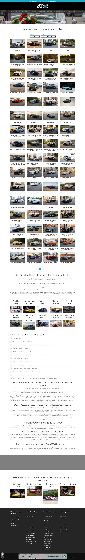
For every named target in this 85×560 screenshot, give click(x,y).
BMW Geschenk (47, 527)
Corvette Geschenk (47, 529)
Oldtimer (27, 11)
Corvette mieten (30, 539)
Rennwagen (33, 11)
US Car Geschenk (47, 549)
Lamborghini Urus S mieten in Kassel (50, 49)
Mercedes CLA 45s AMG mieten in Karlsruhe (50, 107)
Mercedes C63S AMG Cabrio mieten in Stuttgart (67, 206)
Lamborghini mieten (31, 527)
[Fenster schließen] (65, 556)
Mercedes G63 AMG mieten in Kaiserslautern (51, 150)
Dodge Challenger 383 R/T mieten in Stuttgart (34, 263)
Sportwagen (14, 11)
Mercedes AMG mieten (31, 522)
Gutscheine (49, 11)
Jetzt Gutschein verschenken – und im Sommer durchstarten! (42, 1)
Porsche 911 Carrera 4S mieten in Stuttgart (67, 65)
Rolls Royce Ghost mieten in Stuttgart (67, 178)
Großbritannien (59, 439)
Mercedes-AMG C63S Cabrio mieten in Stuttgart (17, 79)
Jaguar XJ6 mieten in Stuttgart (51, 164)
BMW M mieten (30, 520)
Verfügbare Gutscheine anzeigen (55, 556)
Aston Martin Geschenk (48, 523)
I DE (74, 3)
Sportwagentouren (47, 520)
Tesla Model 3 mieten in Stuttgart (34, 206)
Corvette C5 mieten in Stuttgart (50, 221)
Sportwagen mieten (64, 516)
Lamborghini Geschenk (48, 535)
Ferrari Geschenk (47, 531)
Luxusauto (21, 11)
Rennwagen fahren (47, 518)
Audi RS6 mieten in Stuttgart (17, 149)
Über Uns (65, 11)
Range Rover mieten (31, 537)
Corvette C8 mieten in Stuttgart (17, 107)
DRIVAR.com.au (71, 557)
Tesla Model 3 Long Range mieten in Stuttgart (34, 178)
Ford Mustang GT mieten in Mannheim (18, 49)
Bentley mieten (30, 531)
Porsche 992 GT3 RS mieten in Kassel (67, 49)
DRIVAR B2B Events (47, 522)
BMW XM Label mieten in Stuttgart (67, 164)
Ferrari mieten (30, 529)
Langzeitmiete (41, 11)
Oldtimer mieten (63, 525)
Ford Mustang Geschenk (48, 533)
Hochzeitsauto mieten (64, 520)
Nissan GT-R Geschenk (48, 541)
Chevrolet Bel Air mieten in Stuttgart (51, 249)
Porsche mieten (30, 525)
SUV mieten (62, 522)
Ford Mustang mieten (31, 541)
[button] (2, 557)
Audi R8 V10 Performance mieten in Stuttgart (51, 79)
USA (45, 441)
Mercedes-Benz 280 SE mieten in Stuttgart (50, 206)
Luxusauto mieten (63, 518)
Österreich (49, 439)
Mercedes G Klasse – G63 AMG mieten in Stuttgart (34, 93)
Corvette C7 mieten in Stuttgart (34, 107)
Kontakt (12, 521)
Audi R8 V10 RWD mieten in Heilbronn (17, 65)
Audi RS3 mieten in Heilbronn (34, 64)
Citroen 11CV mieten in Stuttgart (34, 221)
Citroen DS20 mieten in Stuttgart (18, 221)
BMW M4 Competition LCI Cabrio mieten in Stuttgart (18, 164)
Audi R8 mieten (30, 516)
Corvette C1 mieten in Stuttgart (67, 235)
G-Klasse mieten (30, 523)
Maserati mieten (30, 535)
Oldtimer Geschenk (47, 545)
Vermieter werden (57, 11)
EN (72, 3)
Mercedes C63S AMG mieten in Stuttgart (18, 192)
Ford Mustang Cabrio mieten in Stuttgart (50, 136)
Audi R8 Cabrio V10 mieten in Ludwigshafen (51, 121)
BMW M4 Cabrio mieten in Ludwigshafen (34, 121)
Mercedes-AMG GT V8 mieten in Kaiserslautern (34, 150)
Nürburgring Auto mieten (65, 531)
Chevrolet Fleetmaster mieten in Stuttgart (51, 235)
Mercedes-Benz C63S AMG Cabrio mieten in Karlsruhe (67, 93)
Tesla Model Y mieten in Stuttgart (34, 192)
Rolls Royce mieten (31, 533)
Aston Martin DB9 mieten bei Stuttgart (50, 65)
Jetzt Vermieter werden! (15, 519)
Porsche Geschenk (47, 543)
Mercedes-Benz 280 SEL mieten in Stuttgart (50, 178)
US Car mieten (63, 523)
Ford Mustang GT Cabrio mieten (34, 249)
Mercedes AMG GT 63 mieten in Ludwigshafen (67, 121)
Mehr (70, 11)
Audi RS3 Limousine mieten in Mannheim (51, 93)
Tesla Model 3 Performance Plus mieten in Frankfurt (18, 206)
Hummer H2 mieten (34, 234)
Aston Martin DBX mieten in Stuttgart (34, 136)
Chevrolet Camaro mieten (17, 248)
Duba (40, 441)
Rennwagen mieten (64, 529)
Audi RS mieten (30, 518)
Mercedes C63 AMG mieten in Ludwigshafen (18, 121)
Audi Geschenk (46, 525)
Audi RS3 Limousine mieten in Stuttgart (34, 164)
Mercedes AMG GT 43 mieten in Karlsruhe (17, 93)
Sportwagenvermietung (15, 517)
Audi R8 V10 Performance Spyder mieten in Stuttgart (67, 107)
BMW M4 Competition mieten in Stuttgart (18, 136)
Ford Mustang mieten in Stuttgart (18, 235)
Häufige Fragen (14, 525)
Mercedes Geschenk (48, 539)
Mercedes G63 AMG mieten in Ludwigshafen (67, 79)
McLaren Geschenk (47, 537)
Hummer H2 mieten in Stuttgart (67, 136)
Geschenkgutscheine (48, 516)
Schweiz (54, 439)
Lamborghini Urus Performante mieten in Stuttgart (34, 50)
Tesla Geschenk (47, 547)
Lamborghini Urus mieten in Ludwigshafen (34, 79)
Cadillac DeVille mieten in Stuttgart (67, 249)
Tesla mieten (29, 543)
